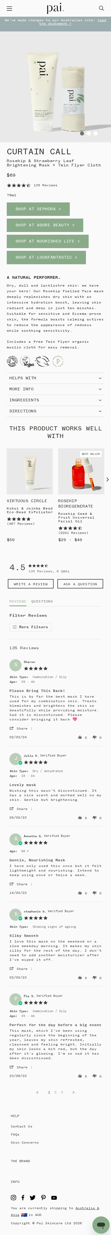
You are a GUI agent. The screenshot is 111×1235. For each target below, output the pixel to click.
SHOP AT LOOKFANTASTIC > (46, 257)
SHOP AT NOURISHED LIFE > (47, 241)
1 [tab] (82, 133)
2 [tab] (89, 133)
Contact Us (21, 1126)
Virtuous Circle (27, 501)
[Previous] (3, 479)
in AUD (35, 1215)
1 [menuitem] (49, 1092)
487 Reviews (21, 524)
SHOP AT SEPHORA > (38, 209)
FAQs (15, 1134)
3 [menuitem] (62, 1092)
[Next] (107, 479)
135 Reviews (45, 185)
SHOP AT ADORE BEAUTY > (45, 225)
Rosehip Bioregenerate (75, 504)
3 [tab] (95, 133)
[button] (22, 728)
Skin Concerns (25, 1142)
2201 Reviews (73, 533)
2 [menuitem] (55, 1092)
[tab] (31, 583)
